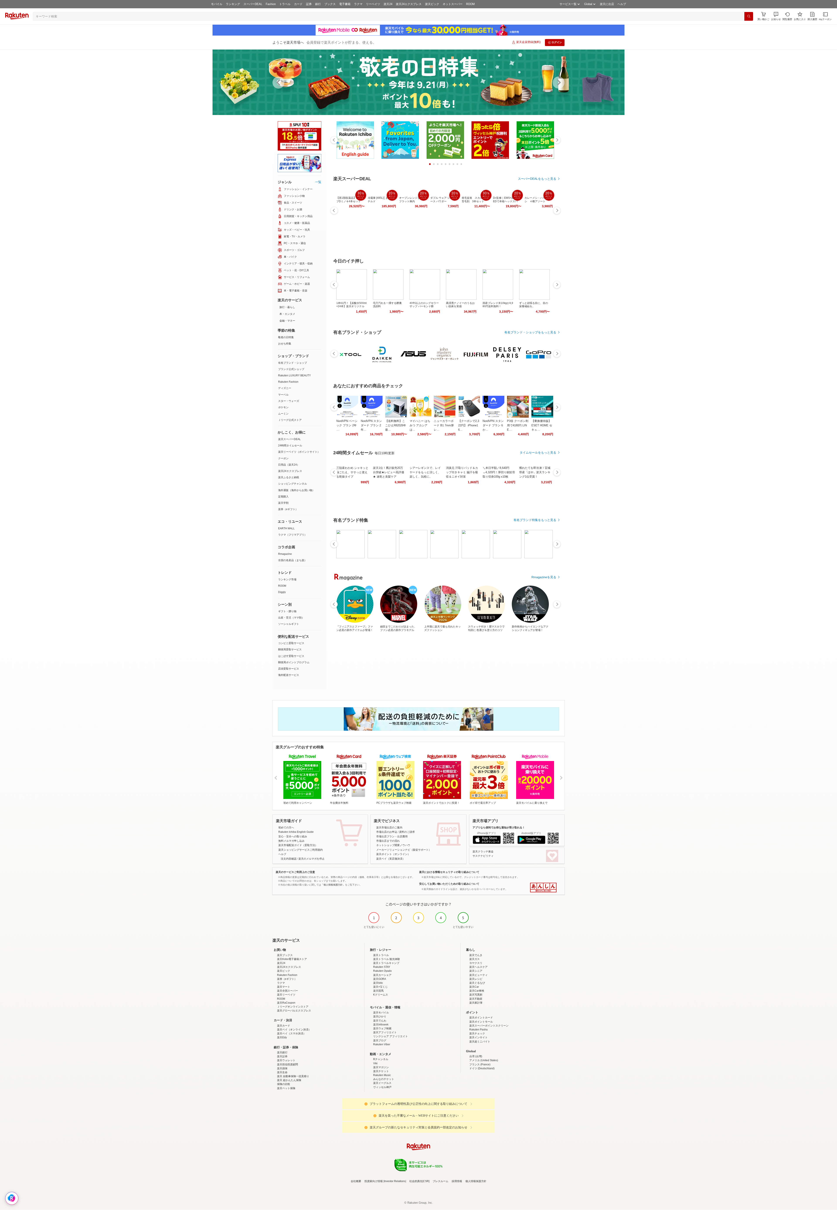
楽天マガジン (381, 1067)
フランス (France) (479, 1064)
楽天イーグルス (382, 1083)
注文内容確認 (288, 858)
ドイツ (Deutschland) (482, 1068)
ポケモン (283, 407)
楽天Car (474, 986)
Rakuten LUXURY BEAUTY (294, 375)
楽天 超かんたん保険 (289, 1080)
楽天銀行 (282, 1052)
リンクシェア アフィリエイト (390, 1036)
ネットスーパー (453, 4)
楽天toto (378, 982)
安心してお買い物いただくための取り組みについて (449, 883)
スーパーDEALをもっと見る (537, 178)
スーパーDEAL (252, 4)
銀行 (318, 4)
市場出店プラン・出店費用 (392, 836)
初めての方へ (286, 827)
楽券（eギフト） (288, 509)
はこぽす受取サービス (291, 656)
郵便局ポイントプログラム (294, 662)
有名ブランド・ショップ (292, 362)
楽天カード (283, 1025)
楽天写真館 (475, 994)
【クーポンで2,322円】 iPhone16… (468, 425)
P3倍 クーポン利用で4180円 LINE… (517, 425)
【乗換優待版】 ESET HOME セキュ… (541, 425)
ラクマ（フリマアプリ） (292, 534)
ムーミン (283, 413)
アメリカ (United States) (483, 1060)
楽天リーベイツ (286, 994)
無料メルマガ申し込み (291, 840)
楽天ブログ (379, 1040)
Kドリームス (380, 994)
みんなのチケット (383, 1079)
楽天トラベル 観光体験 (386, 959)
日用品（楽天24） (288, 464)
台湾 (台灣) (475, 1056)
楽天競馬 (378, 990)
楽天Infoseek (380, 1024)
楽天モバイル (381, 1012)
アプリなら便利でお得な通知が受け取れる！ (499, 827)
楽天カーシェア (382, 975)
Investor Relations (394, 1181)
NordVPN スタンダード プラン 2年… (371, 425)
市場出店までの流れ (388, 840)
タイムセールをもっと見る (538, 452)
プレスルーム (440, 1181)
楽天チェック (477, 1033)
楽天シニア (475, 970)
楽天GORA (379, 978)
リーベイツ (373, 4)
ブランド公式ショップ (291, 369)
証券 (309, 4)
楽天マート (283, 986)
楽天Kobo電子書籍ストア (292, 959)
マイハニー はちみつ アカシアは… (420, 425)
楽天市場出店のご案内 (389, 827)
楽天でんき (475, 955)
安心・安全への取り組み (292, 836)
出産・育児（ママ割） (291, 617)
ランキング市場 (287, 579)
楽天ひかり (379, 1016)
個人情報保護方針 (475, 1181)
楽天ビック (432, 4)
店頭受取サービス (288, 668)
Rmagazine (285, 553)
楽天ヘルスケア (478, 966)
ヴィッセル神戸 (382, 1087)
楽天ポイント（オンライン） (393, 854)
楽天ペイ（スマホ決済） (291, 1033)
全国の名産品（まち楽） (292, 560)
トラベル (285, 4)
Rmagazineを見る (543, 577)
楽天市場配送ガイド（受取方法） (298, 845)
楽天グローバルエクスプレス (294, 1010)
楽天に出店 (607, 4)
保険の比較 (283, 1084)
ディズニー (284, 388)
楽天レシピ (475, 978)
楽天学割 (283, 502)
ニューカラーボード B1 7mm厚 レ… (444, 425)
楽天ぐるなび (477, 982)
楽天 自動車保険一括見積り (293, 1076)
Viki (375, 1063)
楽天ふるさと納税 (288, 477)
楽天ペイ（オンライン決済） (294, 1029)
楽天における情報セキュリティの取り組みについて (449, 872)
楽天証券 (282, 1056)
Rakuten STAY (381, 966)
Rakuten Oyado (382, 970)
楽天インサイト (478, 1037)
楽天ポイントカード (481, 1017)
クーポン (283, 458)
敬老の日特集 (286, 337)
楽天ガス (474, 959)
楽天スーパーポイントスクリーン (489, 1025)
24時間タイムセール (290, 445)
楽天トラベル (381, 955)
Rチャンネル (380, 1059)
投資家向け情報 (373, 1181)
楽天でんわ (379, 1020)
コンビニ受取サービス (291, 643)
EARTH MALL (286, 528)
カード (298, 4)
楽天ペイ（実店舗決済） (390, 858)
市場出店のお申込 (386, 831)
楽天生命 (282, 1072)
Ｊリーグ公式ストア (290, 420)
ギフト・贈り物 (287, 611)
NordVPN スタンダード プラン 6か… (493, 425)
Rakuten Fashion (288, 381)
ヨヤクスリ (475, 963)
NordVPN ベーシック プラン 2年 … (346, 425)
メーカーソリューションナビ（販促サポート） (403, 849)
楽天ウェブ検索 (382, 1028)
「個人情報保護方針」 (333, 884)
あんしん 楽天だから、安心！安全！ (543, 887)
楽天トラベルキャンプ (386, 963)
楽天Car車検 (476, 990)
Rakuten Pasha (478, 1029)
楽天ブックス (285, 955)
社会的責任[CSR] (419, 1181)
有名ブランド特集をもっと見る (535, 520)
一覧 (318, 182)
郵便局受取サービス (290, 649)
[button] (776, 16)
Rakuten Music (382, 1075)
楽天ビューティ (478, 975)
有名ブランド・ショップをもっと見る (530, 332)
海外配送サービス (288, 675)
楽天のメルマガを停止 (311, 858)
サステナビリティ (483, 855)
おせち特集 (284, 343)
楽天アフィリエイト (385, 1032)
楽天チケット (381, 1071)
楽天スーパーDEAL (289, 439)
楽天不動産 (475, 998)
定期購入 (283, 496)
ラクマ (358, 4)
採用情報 (457, 1181)
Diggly (282, 592)
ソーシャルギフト (288, 624)
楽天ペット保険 (286, 1088)
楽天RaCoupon (286, 1002)
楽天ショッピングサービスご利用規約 (300, 849)
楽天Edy (282, 1037)
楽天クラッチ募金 (483, 851)
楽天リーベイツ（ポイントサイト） (299, 451)
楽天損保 (282, 1068)
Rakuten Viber (381, 1044)
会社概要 (356, 1181)
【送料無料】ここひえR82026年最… (395, 425)
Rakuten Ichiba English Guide (296, 831)
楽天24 (388, 4)
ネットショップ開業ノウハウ (393, 845)
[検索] (748, 16)
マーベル (283, 394)
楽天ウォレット (286, 1060)
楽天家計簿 (475, 1002)
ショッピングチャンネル (292, 483)
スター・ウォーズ (288, 401)
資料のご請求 (407, 831)
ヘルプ (622, 4)
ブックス (330, 4)
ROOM (470, 4)
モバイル (216, 4)
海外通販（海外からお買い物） (296, 490)
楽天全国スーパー (287, 990)
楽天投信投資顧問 (287, 1064)
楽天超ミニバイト (479, 1041)
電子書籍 (344, 4)
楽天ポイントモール (481, 1021)
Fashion (271, 4)
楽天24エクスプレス (409, 4)
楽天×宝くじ (380, 986)
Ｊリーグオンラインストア (292, 1006)
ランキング (233, 4)
